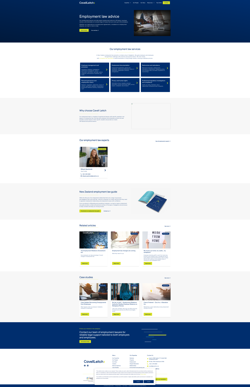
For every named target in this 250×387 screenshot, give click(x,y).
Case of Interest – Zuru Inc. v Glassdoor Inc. (156, 303)
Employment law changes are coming (123, 251)
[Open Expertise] (130, 2)
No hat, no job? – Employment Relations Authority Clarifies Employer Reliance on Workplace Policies (124, 304)
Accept (138, 381)
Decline (148, 381)
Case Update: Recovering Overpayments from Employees (93, 303)
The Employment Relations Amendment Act (93, 251)
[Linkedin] (88, 365)
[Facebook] (85, 365)
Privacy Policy (143, 374)
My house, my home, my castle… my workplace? (155, 251)
